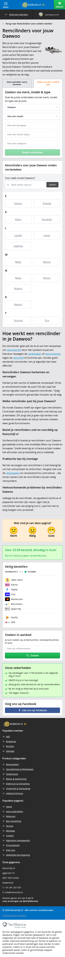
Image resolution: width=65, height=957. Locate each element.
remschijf (18, 357)
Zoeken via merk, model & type (48, 83)
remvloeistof (14, 350)
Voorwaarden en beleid (14, 915)
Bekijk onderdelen (32, 152)
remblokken (34, 354)
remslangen (13, 473)
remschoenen (53, 354)
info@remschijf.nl (14, 892)
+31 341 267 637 (13, 887)
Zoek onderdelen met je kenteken (17, 83)
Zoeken (52, 184)
